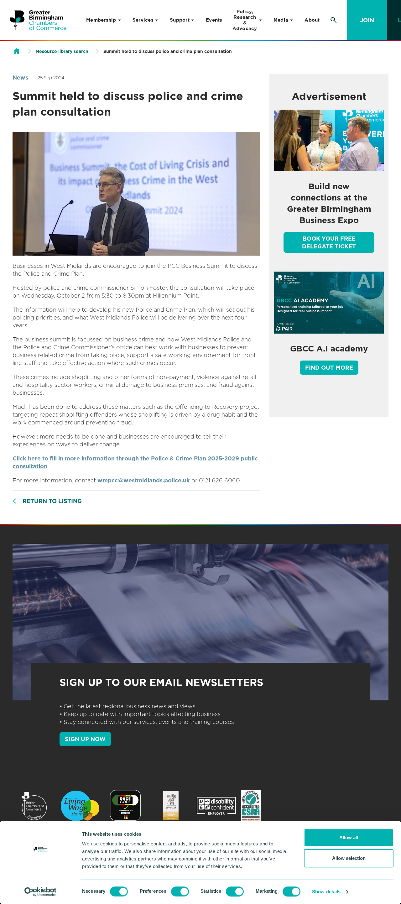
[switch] (180, 891)
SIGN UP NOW (85, 739)
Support (180, 20)
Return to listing (52, 501)
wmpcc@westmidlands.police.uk (143, 480)
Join (367, 20)
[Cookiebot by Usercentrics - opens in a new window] (40, 891)
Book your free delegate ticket (329, 242)
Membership (101, 20)
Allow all (348, 837)
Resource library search (62, 51)
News (20, 77)
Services (143, 20)
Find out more (329, 367)
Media (280, 20)
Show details (326, 891)
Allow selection (349, 858)
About (312, 20)
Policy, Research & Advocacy (244, 20)
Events (214, 20)
